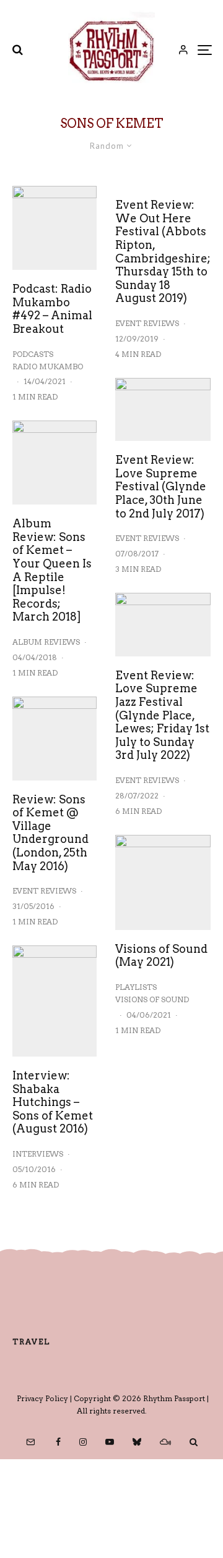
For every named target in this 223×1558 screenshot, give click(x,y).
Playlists (136, 987)
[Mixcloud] (165, 1441)
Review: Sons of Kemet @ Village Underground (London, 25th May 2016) (50, 833)
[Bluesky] (137, 1441)
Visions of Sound (152, 999)
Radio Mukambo (47, 366)
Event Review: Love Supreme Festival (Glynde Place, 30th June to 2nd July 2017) (160, 486)
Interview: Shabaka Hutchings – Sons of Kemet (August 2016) (52, 1102)
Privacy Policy (42, 1398)
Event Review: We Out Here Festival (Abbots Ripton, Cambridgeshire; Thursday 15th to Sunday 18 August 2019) (163, 251)
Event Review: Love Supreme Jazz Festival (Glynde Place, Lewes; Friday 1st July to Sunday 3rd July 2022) (162, 715)
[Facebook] (58, 1441)
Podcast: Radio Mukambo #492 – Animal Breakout (52, 308)
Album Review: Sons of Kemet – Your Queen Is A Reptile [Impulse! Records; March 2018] (52, 570)
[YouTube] (109, 1441)
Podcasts (32, 354)
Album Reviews (46, 642)
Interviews (37, 1153)
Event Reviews (44, 890)
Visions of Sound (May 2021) (161, 955)
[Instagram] (83, 1441)
